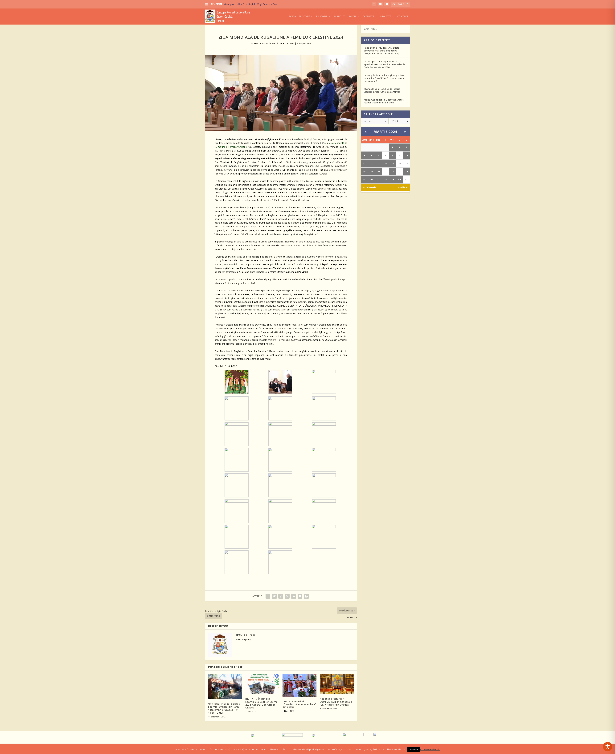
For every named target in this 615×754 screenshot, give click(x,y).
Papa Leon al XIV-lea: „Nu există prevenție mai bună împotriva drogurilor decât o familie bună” (382, 50)
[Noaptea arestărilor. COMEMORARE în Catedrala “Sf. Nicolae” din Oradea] (337, 684)
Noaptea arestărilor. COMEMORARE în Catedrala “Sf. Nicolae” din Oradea (336, 701)
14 (385, 163)
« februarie (369, 187)
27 (378, 179)
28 (385, 179)
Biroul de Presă (270, 43)
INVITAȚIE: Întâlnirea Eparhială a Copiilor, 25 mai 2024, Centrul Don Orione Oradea (261, 703)
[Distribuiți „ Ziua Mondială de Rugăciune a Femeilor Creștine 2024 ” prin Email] (300, 596)
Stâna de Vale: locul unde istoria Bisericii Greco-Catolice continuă (382, 90)
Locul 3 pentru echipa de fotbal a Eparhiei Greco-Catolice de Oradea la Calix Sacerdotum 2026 (384, 64)
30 (399, 179)
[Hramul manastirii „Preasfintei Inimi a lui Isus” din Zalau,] (299, 685)
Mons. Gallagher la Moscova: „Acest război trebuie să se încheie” (384, 101)
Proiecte (385, 16)
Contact (402, 16)
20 (378, 171)
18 (364, 171)
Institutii (340, 16)
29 (392, 179)
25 (364, 179)
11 (364, 163)
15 (392, 163)
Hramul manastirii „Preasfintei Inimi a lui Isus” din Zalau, (299, 704)
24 (406, 171)
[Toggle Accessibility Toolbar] (608, 747)
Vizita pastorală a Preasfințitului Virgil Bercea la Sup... (251, 4)
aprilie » (402, 187)
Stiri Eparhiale (304, 43)
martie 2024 (385, 131)
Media (352, 16)
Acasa (292, 16)
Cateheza (368, 16)
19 (371, 171)
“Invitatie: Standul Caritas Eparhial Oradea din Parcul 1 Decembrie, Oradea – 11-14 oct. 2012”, (224, 708)
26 (371, 179)
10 (406, 155)
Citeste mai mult (430, 749)
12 (371, 163)
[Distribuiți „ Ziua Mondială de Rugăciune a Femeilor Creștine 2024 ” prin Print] (306, 596)
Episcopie (304, 16)
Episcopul (322, 16)
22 (392, 171)
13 (378, 163)
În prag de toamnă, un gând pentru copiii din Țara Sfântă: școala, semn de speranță (384, 78)
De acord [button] (413, 749)
